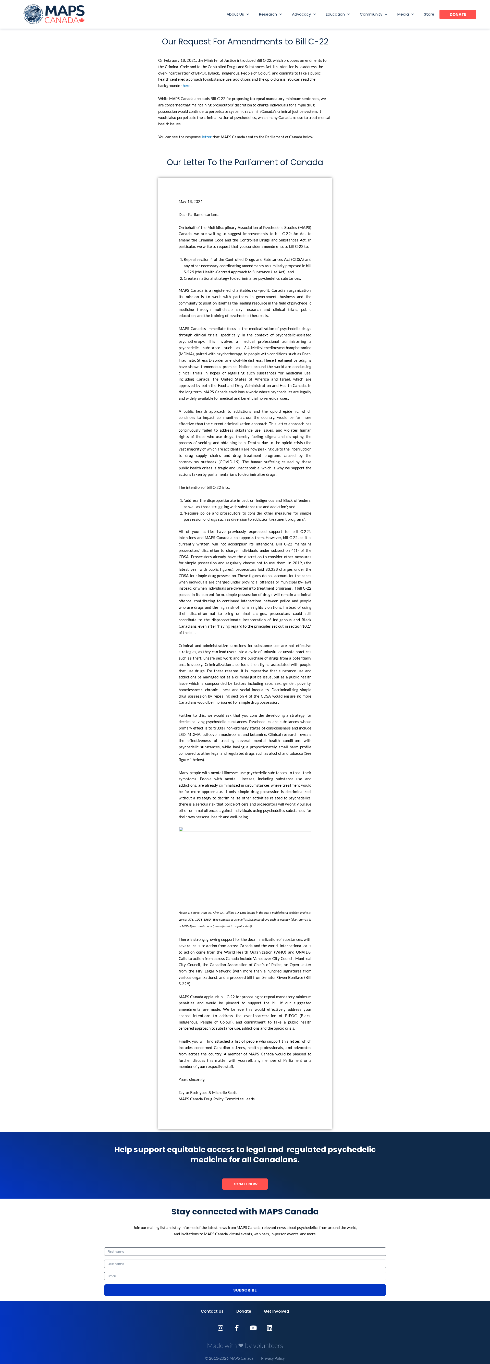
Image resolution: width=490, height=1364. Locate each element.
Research (268, 14)
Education (335, 14)
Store (429, 14)
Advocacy (301, 14)
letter (207, 137)
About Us (235, 14)
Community (371, 14)
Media (403, 14)
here (187, 85)
